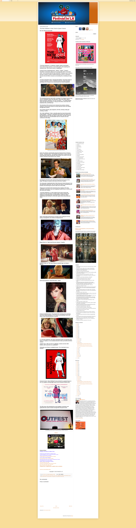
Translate (82, 39)
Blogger (72, 515)
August (78, 347)
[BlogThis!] (59, 474)
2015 (77, 337)
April (78, 352)
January (78, 356)
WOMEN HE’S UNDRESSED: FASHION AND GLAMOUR (51, 466)
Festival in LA (83, 399)
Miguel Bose (59, 475)
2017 (77, 335)
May (78, 351)
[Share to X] (60, 474)
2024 (77, 326)
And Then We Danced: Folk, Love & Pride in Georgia (46, 458)
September (79, 342)
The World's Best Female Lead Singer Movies (87, 199)
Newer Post (41, 506)
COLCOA (43, 475)
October (78, 341)
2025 (77, 325)
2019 (77, 332)
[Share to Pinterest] (62, 474)
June (78, 350)
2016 (77, 336)
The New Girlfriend (49, 476)
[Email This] (58, 474)
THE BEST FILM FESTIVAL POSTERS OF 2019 (87, 220)
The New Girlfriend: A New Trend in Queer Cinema (84, 382)
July (78, 386)
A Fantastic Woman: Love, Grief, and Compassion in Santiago (48, 456)
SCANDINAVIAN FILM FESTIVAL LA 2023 (87, 179)
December (78, 338)
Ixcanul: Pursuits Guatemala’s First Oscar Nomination (84, 346)
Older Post (70, 506)
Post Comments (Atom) (47, 510)
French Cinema (51, 475)
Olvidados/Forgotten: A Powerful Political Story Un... (84, 343)
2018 (77, 371)
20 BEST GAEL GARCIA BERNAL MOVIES (45, 469)
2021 (77, 330)
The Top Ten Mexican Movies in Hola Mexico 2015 (88, 194)
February (78, 355)
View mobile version (56, 507)
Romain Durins (44, 476)
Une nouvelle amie (57, 476)
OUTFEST (62, 475)
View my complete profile (79, 418)
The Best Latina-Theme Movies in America (87, 210)
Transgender (53, 476)
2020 (77, 331)
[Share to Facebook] (61, 474)
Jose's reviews (55, 475)
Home (56, 506)
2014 (77, 395)
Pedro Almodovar (66, 475)
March (78, 391)
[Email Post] (57, 474)
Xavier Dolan (62, 476)
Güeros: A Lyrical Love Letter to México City (45, 465)
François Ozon (47, 475)
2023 (77, 327)
